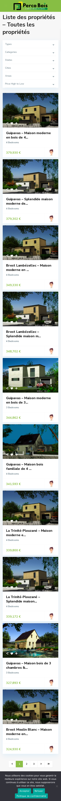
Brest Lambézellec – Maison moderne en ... (28, 267)
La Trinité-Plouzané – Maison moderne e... (29, 532)
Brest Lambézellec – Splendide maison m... (23, 333)
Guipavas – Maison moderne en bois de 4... (28, 135)
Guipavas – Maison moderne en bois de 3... (28, 400)
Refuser (39, 791)
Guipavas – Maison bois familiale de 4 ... (24, 466)
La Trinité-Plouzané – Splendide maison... (23, 599)
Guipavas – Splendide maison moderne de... (29, 201)
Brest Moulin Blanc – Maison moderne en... (29, 731)
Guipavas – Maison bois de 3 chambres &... (28, 665)
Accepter (24, 791)
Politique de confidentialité (31, 796)
